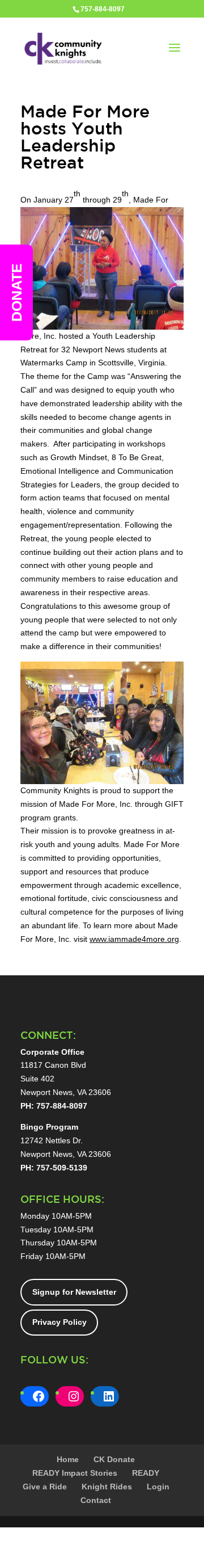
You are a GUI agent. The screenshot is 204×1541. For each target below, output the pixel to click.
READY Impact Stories (74, 1472)
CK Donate (114, 1459)
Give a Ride (45, 1486)
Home (68, 1459)
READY (145, 1472)
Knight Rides (107, 1486)
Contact (95, 1500)
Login (158, 1486)
